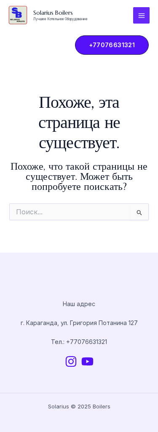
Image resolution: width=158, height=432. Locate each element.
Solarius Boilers (53, 12)
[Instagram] (71, 361)
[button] (108, 45)
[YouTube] (87, 361)
